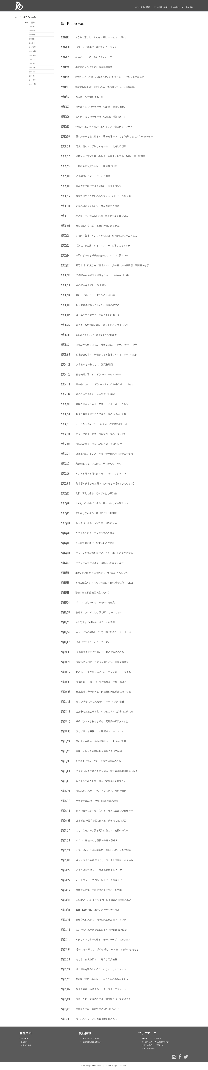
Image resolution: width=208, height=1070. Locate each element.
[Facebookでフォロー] (179, 1056)
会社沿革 (24, 1041)
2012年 (32, 79)
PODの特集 (30, 22)
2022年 (32, 38)
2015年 (32, 67)
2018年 (32, 55)
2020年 (32, 46)
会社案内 (24, 1038)
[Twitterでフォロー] (185, 1056)
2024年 (32, 30)
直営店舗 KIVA (177, 7)
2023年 (32, 34)
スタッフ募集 (26, 1045)
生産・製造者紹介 (148, 1048)
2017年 (32, 59)
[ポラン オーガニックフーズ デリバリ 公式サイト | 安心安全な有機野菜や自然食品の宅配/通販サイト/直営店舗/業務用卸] (35, 6)
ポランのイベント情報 (91, 1038)
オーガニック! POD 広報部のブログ (155, 1041)
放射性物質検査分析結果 (92, 1041)
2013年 (32, 75)
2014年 (32, 71)
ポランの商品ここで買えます (153, 1045)
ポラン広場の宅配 (160, 7)
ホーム (18, 17)
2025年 (32, 26)
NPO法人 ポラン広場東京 (151, 1038)
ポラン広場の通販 (142, 7)
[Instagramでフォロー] (173, 1056)
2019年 (32, 51)
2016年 (32, 63)
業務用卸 (189, 7)
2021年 (32, 42)
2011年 (32, 84)
